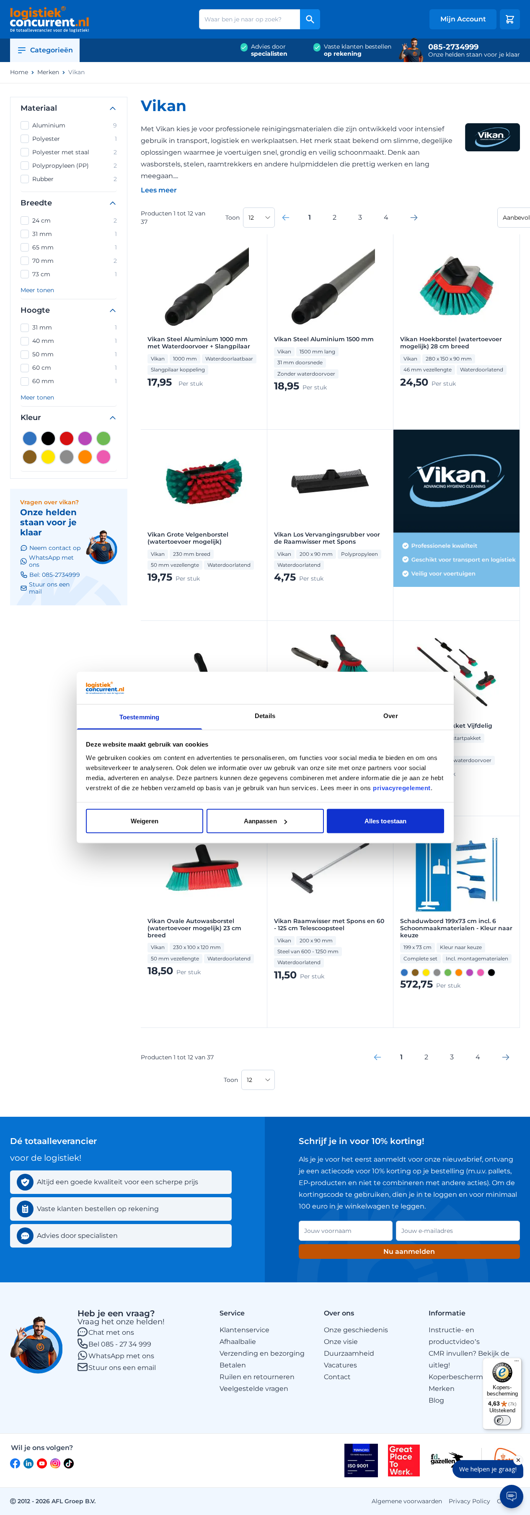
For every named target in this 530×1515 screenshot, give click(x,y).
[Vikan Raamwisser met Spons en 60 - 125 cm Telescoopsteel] (330, 868)
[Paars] (85, 438)
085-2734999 (453, 47)
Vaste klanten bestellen (357, 50)
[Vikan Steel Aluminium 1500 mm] (330, 286)
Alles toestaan (385, 821)
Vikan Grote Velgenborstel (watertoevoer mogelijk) (187, 538)
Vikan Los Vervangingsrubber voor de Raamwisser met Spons (327, 538)
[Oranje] (85, 456)
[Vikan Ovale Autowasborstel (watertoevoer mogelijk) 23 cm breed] (204, 868)
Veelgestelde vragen (254, 1389)
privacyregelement (402, 787)
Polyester (74, 139)
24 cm (74, 220)
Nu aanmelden (409, 1252)
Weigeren (145, 821)
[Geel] (48, 456)
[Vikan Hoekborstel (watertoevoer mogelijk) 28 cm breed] (457, 286)
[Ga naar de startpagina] (49, 19)
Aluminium (74, 125)
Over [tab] (390, 715)
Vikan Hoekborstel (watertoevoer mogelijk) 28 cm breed (451, 343)
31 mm (74, 234)
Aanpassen (260, 821)
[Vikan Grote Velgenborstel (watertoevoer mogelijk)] (204, 481)
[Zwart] (48, 438)
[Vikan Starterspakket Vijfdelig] (457, 672)
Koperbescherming (461, 1377)
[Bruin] (29, 456)
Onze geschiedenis (356, 1330)
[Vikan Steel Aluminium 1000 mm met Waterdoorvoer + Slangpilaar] (204, 286)
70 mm (74, 261)
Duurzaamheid (349, 1353)
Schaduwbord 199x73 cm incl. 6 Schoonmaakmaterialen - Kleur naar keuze (456, 928)
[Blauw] (29, 438)
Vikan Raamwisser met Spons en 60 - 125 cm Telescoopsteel (329, 925)
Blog (436, 1400)
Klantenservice (244, 1330)
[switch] (502, 1420)
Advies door (269, 50)
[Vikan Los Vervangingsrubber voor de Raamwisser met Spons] (330, 481)
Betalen (233, 1365)
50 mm (74, 354)
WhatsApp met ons (121, 1356)
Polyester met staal (74, 152)
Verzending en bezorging (262, 1353)
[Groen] (103, 438)
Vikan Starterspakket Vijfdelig (446, 725)
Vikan (76, 72)
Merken (48, 72)
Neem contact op (54, 548)
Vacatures (340, 1365)
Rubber (74, 179)
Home (19, 72)
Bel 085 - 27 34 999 (119, 1344)
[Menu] (517, 1363)
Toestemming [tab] (139, 716)
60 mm (74, 381)
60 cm (74, 367)
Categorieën (51, 50)
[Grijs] (66, 456)
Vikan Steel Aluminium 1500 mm (324, 339)
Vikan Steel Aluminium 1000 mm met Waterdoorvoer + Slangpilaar (198, 343)
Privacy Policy (469, 1501)
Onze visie (341, 1342)
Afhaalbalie (238, 1342)
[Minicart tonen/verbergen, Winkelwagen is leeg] (510, 19)
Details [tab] (265, 715)
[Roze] (103, 456)
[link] (286, 217)
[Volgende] (414, 217)
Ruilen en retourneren (257, 1377)
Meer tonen (37, 290)
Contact (337, 1377)
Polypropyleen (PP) (74, 165)
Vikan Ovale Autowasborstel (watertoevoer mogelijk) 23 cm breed (194, 928)
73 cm (74, 274)
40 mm (74, 341)
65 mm (74, 247)
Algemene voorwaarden (407, 1501)
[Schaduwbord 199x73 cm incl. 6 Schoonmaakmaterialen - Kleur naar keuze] (457, 868)
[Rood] (66, 438)
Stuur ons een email (122, 1368)
